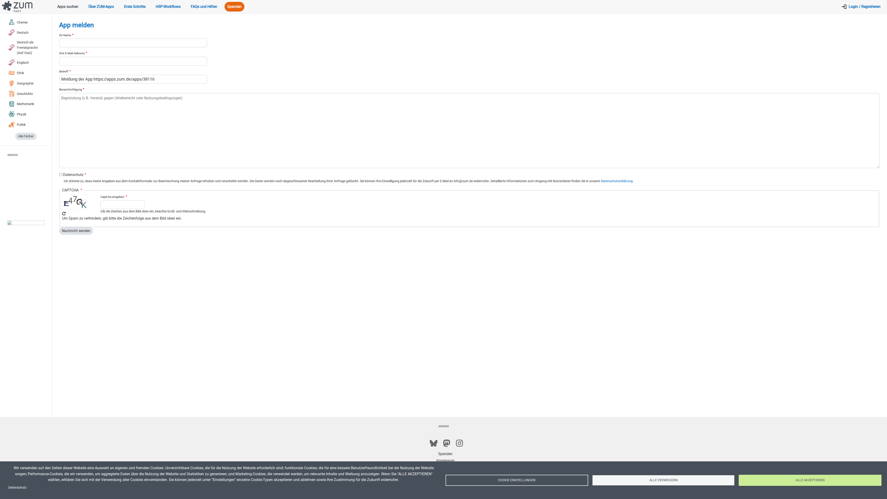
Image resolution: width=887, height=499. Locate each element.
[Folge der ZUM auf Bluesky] (433, 443)
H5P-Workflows (168, 6)
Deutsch (23, 33)
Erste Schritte (135, 6)
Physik (21, 114)
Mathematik (25, 104)
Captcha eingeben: (112, 197)
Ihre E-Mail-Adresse (72, 53)
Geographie (25, 83)
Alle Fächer (26, 136)
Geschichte (25, 94)
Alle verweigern (663, 480)
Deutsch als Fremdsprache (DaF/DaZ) (27, 47)
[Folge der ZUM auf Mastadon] (446, 443)
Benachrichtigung (70, 89)
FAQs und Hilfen (204, 6)
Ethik (20, 73)
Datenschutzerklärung (617, 181)
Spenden (234, 6)
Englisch (23, 63)
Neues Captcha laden (64, 213)
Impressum (445, 460)
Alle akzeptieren (810, 480)
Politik (21, 125)
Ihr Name (65, 35)
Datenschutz (73, 174)
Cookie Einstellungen (516, 480)
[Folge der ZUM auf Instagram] (459, 443)
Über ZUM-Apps (101, 6)
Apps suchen (67, 6)
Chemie (22, 22)
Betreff (63, 71)
